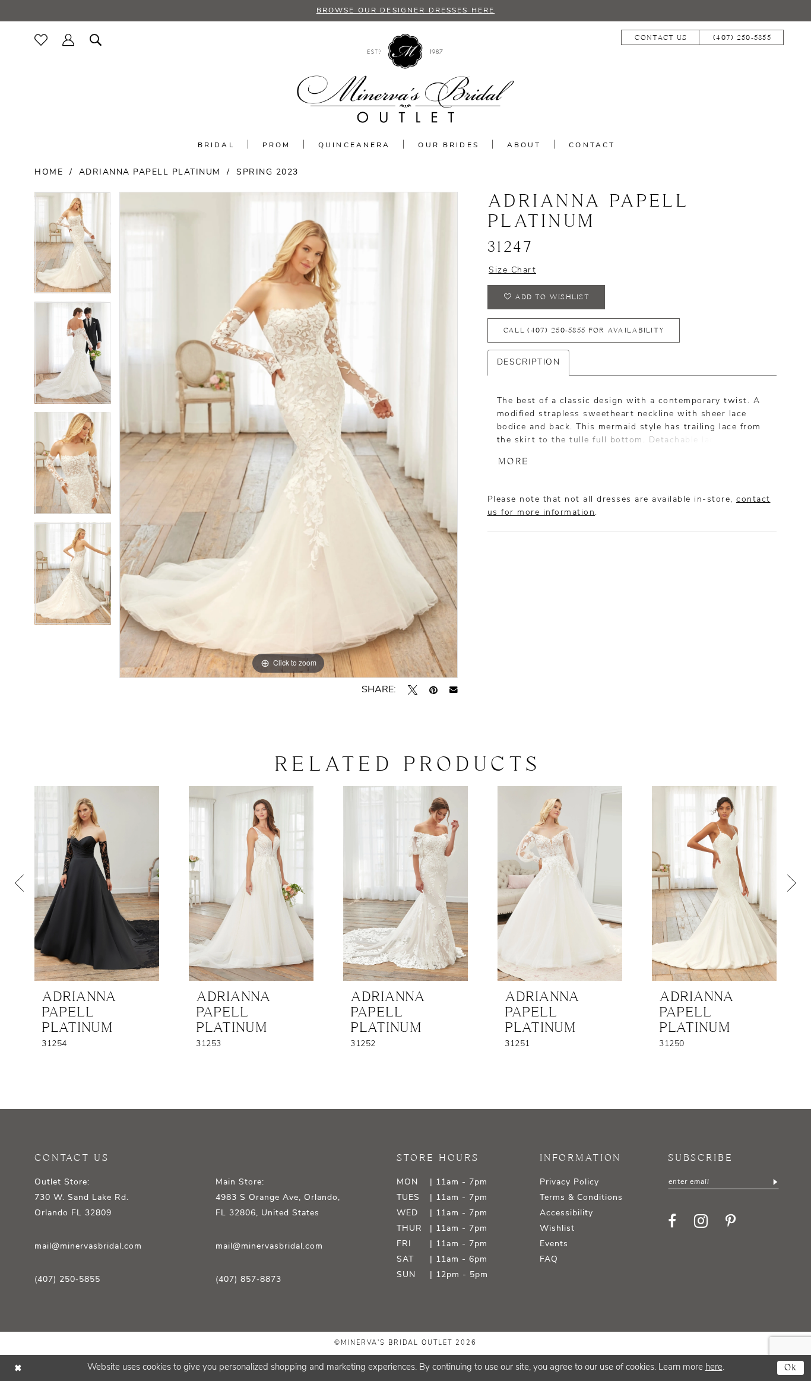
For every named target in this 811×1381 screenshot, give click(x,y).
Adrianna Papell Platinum (150, 172)
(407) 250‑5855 (67, 1279)
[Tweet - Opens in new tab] (412, 690)
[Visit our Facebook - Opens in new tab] (672, 1221)
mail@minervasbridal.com (88, 1246)
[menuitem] (41, 40)
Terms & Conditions (581, 1197)
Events (554, 1244)
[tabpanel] (72, 247)
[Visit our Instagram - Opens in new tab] (701, 1221)
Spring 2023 (267, 172)
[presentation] (96, 883)
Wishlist (557, 1228)
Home (48, 172)
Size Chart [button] (512, 270)
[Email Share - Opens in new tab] (453, 690)
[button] (68, 39)
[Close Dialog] (17, 1367)
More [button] (513, 462)
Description (528, 362)
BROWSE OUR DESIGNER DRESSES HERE (405, 10)
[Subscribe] (774, 1182)
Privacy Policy (569, 1182)
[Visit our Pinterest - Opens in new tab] (731, 1221)
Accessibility (566, 1213)
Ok (791, 1368)
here (714, 1367)
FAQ (549, 1259)
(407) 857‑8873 (248, 1279)
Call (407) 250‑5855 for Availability (583, 330)
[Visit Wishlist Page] (41, 40)
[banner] (405, 78)
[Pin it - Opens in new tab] (433, 690)
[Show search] (96, 39)
